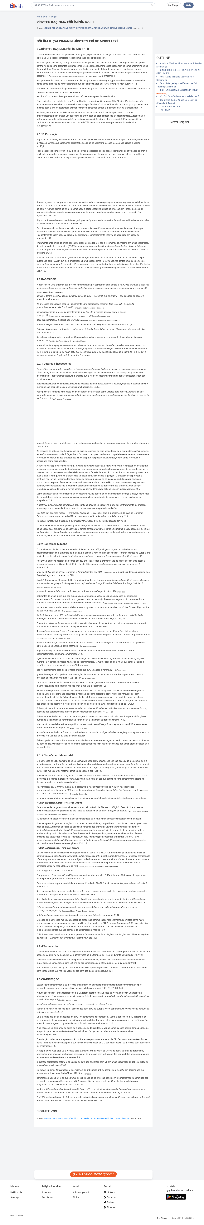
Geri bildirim (47, 1197)
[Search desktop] (151, 5)
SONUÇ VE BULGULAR (170, 106)
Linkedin (111, 1192)
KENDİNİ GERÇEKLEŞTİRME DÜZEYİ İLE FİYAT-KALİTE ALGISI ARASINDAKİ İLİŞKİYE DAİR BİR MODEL (88, 28)
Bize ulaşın (46, 1192)
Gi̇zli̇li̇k (76, 1197)
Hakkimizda (16, 1192)
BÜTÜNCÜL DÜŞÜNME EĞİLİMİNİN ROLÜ (179, 96)
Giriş (188, 5)
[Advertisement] (16, 54)
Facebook (112, 1197)
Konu (20, 1215)
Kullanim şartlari (81, 1192)
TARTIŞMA (164, 110)
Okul (12, 1215)
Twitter (110, 1202)
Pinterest (111, 1207)
